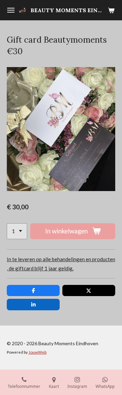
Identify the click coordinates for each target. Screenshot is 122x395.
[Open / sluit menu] (10, 10)
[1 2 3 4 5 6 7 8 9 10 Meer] (17, 231)
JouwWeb (37, 352)
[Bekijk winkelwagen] (111, 10)
